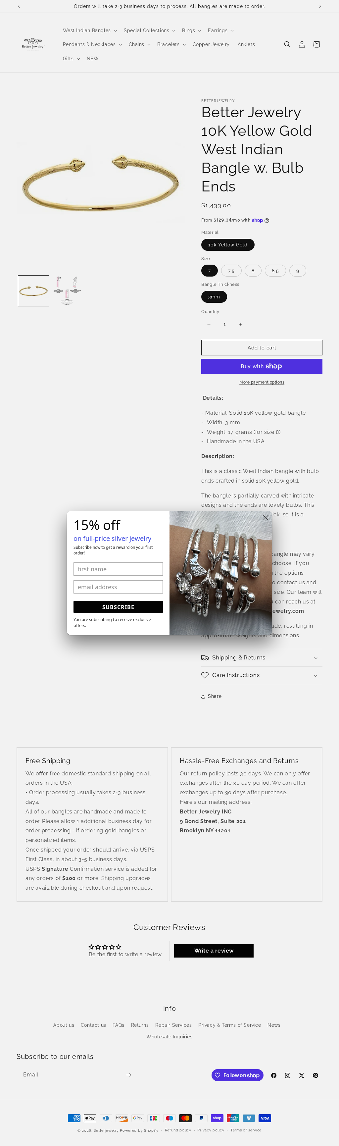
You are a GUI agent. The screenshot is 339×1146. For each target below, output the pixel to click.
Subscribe (118, 607)
